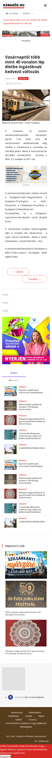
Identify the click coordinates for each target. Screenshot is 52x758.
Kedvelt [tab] (15, 380)
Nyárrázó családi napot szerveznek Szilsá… (25, 573)
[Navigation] (45, 5)
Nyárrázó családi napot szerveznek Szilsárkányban (31, 391)
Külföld (18, 719)
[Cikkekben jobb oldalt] (26, 340)
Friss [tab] (14, 373)
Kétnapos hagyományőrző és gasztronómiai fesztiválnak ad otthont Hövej (32, 421)
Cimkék (28, 716)
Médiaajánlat (26, 726)
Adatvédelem (35, 712)
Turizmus (32, 719)
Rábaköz (23, 387)
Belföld (23, 79)
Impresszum (17, 712)
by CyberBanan (42, 741)
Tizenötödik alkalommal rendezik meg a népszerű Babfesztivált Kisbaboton (30, 436)
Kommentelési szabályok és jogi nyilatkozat (26, 723)
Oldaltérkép (13, 716)
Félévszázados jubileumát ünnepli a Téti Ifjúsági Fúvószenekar (30, 407)
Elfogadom (5, 756)
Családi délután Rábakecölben (32, 448)
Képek (41, 716)
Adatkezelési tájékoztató (12, 752)
